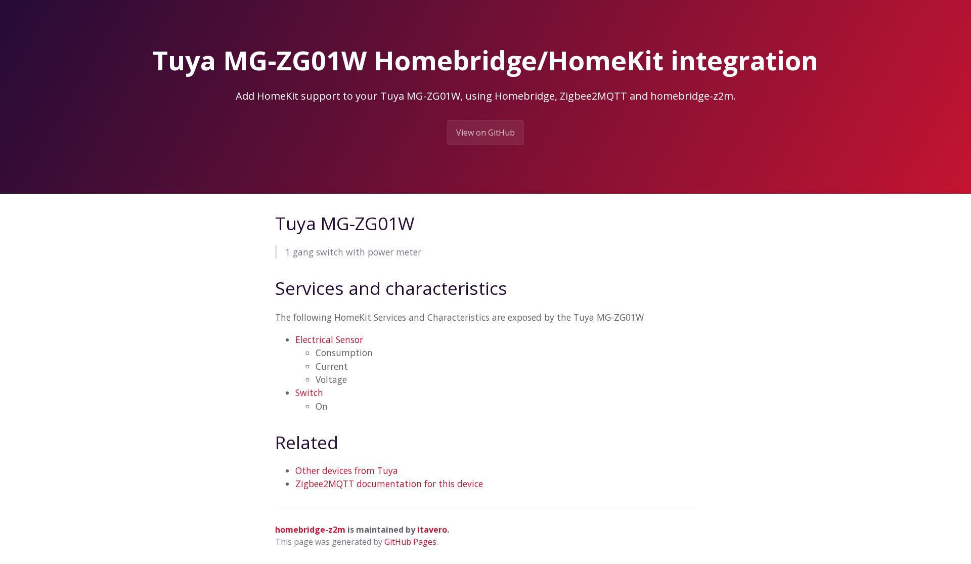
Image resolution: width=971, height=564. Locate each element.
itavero (432, 529)
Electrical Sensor (329, 339)
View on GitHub (485, 132)
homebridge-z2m (310, 529)
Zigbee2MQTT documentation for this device (389, 484)
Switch (309, 392)
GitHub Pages (410, 541)
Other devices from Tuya (346, 470)
